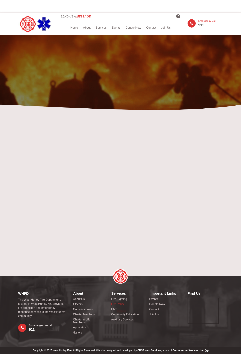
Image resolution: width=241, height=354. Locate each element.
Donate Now (133, 27)
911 (201, 25)
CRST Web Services (149, 350)
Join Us (166, 27)
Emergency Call (207, 20)
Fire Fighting (119, 299)
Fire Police (118, 304)
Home (74, 27)
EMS (114, 309)
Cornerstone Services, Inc (188, 350)
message (83, 16)
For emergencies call (40, 325)
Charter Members (84, 314)
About (87, 27)
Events (116, 27)
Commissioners (83, 309)
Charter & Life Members (81, 321)
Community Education (125, 314)
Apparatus (79, 327)
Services (101, 27)
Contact (151, 27)
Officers (78, 304)
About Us (79, 299)
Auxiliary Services (122, 319)
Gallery (77, 332)
